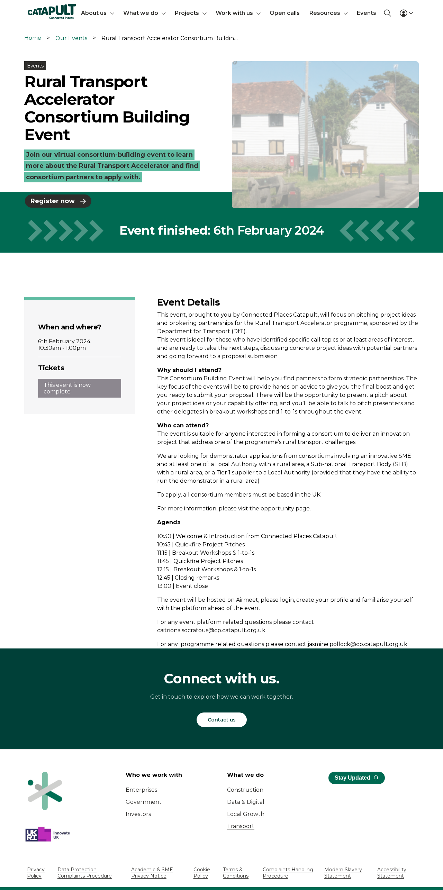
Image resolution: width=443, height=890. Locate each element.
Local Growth (245, 814)
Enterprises (141, 790)
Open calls (285, 13)
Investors (138, 814)
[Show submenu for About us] (112, 13)
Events (366, 13)
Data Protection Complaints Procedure (84, 872)
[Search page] (387, 13)
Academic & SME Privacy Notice (152, 872)
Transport (240, 826)
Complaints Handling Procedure (288, 872)
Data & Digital (245, 802)
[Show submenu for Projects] (204, 13)
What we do (140, 13)
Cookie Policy (201, 872)
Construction (245, 790)
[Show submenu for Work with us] (258, 13)
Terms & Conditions (235, 872)
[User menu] (406, 13)
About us (94, 13)
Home (32, 38)
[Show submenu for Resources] (346, 13)
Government (144, 802)
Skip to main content (34, 8)
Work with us (234, 13)
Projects (187, 13)
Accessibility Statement (391, 872)
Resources (324, 13)
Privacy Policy (36, 872)
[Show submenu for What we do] (164, 13)
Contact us (222, 720)
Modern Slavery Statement (343, 872)
